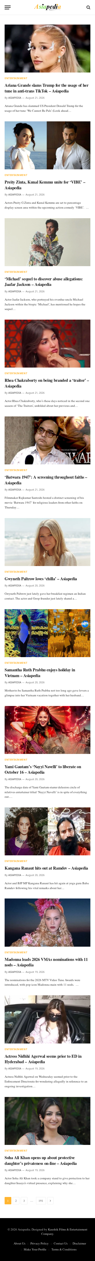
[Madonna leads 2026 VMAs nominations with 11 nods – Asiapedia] (47, 922)
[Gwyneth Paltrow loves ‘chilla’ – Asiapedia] (47, 542)
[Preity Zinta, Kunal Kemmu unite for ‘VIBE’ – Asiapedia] (47, 145)
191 (41, 1201)
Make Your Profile (35, 1249)
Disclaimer (79, 1243)
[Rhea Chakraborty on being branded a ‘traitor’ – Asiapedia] (47, 344)
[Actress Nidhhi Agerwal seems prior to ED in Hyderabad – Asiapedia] (47, 1019)
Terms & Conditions (64, 1249)
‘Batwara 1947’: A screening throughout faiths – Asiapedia (46, 479)
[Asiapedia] (47, 7)
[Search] (88, 7)
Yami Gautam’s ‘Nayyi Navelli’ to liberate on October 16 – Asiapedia (43, 769)
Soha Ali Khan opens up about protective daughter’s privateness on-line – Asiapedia (41, 1160)
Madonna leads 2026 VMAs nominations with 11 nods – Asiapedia (46, 962)
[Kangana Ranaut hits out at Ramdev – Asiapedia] (47, 831)
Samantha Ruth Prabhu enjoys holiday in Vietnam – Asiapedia (40, 672)
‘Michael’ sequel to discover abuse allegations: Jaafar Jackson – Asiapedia (44, 281)
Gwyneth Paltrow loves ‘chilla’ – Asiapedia (41, 579)
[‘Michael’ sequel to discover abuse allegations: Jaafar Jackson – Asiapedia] (47, 242)
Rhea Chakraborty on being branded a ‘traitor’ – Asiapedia (47, 383)
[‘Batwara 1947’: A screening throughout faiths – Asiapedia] (47, 440)
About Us (19, 1243)
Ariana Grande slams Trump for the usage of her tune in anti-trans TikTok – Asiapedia (46, 88)
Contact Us (61, 1243)
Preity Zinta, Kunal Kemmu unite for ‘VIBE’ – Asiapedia (45, 184)
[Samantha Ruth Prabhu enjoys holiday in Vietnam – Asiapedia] (47, 633)
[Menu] (8, 7)
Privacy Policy (39, 1243)
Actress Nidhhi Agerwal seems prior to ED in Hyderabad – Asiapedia (43, 1059)
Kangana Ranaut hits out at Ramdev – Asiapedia (46, 868)
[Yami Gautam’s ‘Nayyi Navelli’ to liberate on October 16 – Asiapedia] (47, 730)
